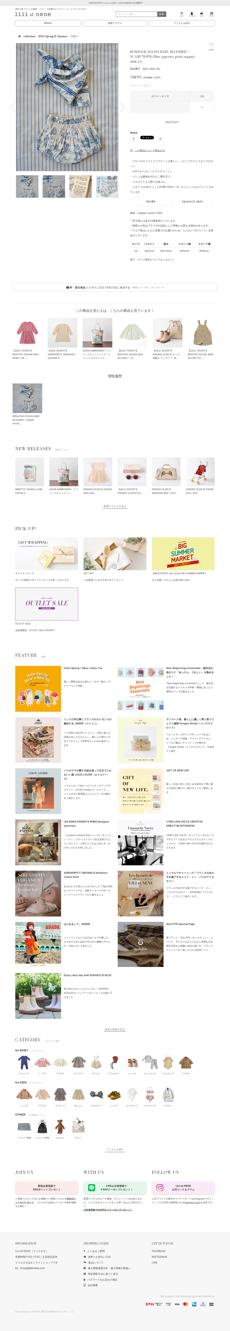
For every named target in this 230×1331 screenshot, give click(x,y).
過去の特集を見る (115, 1029)
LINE (155, 1262)
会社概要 (93, 1285)
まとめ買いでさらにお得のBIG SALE (171, 580)
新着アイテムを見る (115, 506)
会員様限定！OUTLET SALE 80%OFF (35, 630)
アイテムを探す (182, 23)
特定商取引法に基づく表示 (103, 1273)
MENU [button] (212, 16)
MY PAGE (192, 16)
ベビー (74, 36)
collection (29, 36)
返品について (95, 1262)
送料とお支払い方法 (99, 1256)
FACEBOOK (158, 1251)
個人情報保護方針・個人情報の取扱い (109, 1268)
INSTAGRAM (159, 1256)
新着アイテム (115, 23)
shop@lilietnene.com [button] (32, 1268)
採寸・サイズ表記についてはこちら (150, 259)
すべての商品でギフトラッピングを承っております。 (43, 580)
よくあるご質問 (96, 1251)
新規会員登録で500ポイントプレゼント (47, 1187)
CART (202, 16)
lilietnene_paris (193, 1202)
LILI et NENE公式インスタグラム (183, 1187)
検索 (161, 14)
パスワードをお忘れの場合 (102, 1279)
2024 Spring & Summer (53, 36)
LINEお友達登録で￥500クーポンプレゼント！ (116, 1187)
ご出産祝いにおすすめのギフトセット (103, 580)
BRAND (48, 23)
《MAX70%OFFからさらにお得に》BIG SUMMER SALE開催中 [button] (115, 3)
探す (182, 16)
